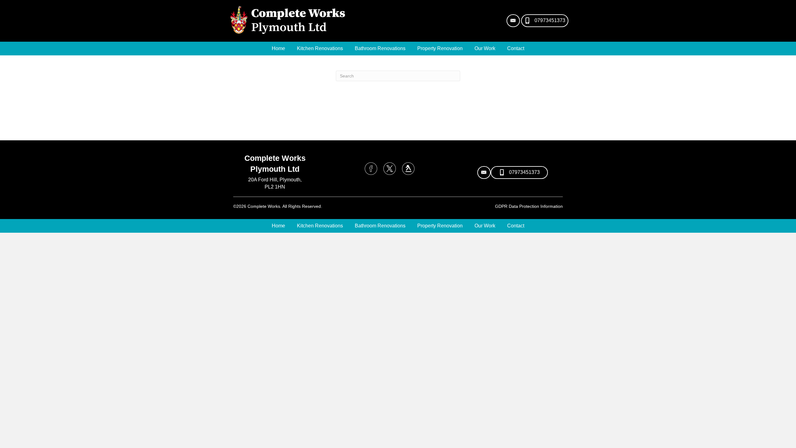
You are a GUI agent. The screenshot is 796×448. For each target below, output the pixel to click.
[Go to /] (275, 185)
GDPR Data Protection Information (529, 206)
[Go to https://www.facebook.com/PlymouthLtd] (371, 168)
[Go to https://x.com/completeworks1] (389, 168)
